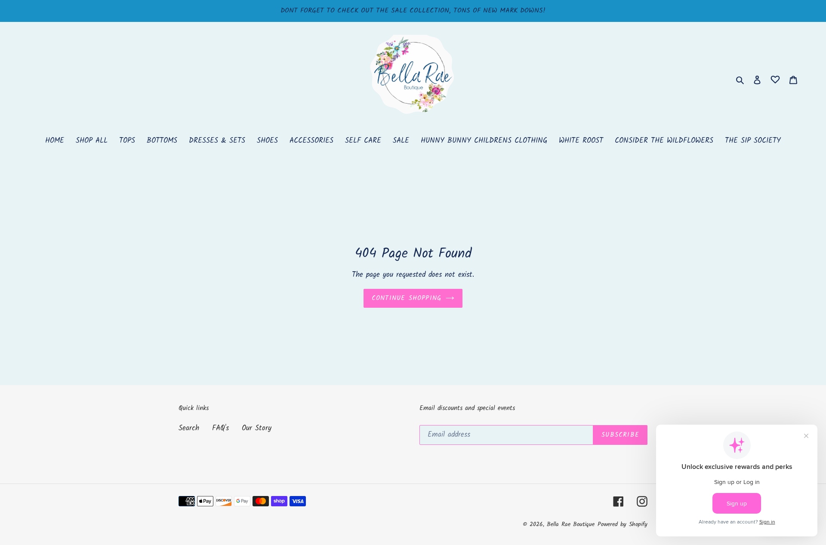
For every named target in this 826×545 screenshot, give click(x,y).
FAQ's (220, 428)
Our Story (256, 428)
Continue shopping (406, 298)
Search (189, 428)
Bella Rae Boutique (571, 524)
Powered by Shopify (622, 524)
